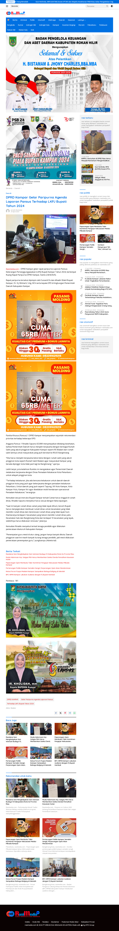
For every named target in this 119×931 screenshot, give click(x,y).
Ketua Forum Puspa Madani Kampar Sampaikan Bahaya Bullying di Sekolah (35, 571)
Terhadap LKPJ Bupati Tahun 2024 (20, 704)
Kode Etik (36, 922)
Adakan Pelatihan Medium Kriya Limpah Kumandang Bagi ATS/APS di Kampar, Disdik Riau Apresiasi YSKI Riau (98, 288)
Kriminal (24, 20)
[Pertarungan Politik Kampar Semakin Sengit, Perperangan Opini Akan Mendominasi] (17, 753)
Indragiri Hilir (31, 25)
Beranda (15, 6)
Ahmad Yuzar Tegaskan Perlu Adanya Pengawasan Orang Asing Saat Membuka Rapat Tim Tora (98, 305)
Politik (32, 20)
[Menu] (7, 6)
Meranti (81, 25)
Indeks (27, 922)
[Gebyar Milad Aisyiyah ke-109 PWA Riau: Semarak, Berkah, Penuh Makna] (87, 179)
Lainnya (81, 20)
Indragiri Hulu (44, 25)
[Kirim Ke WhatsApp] (74, 713)
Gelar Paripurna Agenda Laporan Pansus (37, 699)
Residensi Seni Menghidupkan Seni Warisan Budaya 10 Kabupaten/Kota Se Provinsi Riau (40, 554)
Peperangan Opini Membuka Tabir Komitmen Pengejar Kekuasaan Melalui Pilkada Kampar (37, 564)
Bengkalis (11, 25)
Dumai (20, 25)
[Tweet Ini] (60, 713)
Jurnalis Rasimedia (16, 210)
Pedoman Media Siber (70, 922)
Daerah (62, 20)
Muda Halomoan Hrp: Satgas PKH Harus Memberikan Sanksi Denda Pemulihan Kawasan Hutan (40, 558)
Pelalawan (103, 25)
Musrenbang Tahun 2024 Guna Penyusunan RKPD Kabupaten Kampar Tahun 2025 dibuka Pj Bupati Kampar (97, 313)
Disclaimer (55, 922)
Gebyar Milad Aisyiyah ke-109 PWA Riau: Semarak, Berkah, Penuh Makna (103, 178)
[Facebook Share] (56, 713)
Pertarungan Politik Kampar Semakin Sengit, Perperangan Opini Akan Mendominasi (38, 568)
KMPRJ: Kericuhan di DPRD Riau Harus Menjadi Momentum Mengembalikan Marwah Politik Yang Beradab (96, 159)
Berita (15, 20)
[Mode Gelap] (112, 6)
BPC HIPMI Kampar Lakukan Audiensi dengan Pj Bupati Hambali (30, 575)
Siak (32, 30)
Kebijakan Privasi (88, 922)
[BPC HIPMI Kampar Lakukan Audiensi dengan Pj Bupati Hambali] (65, 753)
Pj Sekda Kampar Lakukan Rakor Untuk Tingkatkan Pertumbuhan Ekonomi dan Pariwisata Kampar (98, 280)
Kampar (56, 25)
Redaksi (45, 922)
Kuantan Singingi (68, 25)
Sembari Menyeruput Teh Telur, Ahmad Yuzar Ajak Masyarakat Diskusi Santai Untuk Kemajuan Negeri (105, 247)
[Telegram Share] (70, 713)
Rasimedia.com (12, 269)
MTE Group (90, 925)
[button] (107, 6)
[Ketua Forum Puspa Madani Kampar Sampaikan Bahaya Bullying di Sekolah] (41, 753)
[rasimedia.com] (16, 13)
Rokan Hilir (11, 30)
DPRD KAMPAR (12, 699)
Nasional (71, 20)
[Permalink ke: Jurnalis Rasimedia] (8, 211)
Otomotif (41, 20)
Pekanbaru (92, 25)
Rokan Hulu (23, 30)
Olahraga (52, 20)
